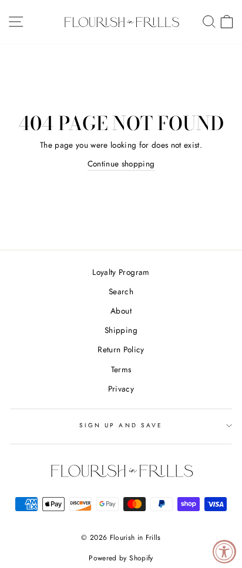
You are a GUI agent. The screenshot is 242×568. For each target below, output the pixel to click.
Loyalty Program (120, 272)
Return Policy (121, 349)
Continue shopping (121, 163)
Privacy (121, 388)
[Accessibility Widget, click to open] (224, 551)
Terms (121, 369)
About (121, 311)
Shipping (121, 330)
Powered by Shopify (121, 558)
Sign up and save (121, 425)
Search (121, 291)
